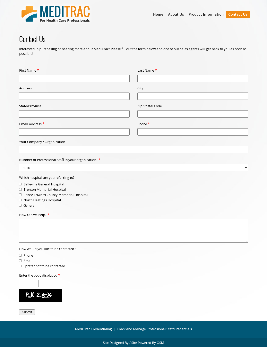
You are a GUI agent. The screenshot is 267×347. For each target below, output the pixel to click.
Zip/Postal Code (149, 106)
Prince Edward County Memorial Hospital (55, 194)
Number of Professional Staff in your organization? (58, 159)
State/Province (30, 106)
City (140, 88)
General (29, 205)
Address (25, 88)
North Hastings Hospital (42, 200)
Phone (142, 124)
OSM (160, 342)
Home (158, 14)
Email (27, 260)
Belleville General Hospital (43, 184)
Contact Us (237, 14)
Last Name (145, 70)
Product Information (206, 14)
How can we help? (33, 214)
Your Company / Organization (42, 141)
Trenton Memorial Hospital (44, 189)
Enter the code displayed (38, 275)
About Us (176, 14)
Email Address (30, 124)
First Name (27, 70)
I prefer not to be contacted (44, 266)
